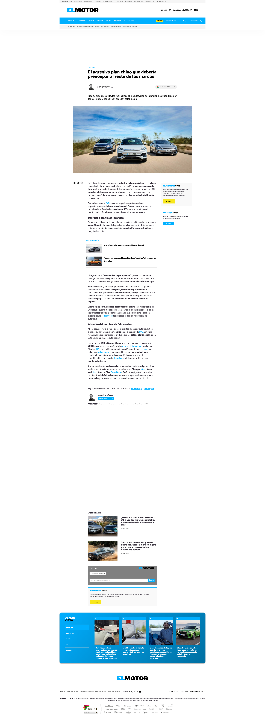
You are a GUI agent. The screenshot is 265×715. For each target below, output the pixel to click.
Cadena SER (148, 706)
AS (67, 644)
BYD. (141, 332)
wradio (129, 709)
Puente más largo (161, 1)
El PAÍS (108, 706)
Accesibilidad (110, 692)
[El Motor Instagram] (134, 692)
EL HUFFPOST (70, 633)
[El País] (164, 10)
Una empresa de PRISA (90, 708)
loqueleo (154, 712)
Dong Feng (116, 372)
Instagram (149, 388)
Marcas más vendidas (131, 404)
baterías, (118, 358)
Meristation (164, 712)
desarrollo (108, 315)
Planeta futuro (160, 709)
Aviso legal (63, 692)
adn (161, 706)
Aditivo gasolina (149, 1)
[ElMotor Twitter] (132, 692)
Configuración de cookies (87, 692)
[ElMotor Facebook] (129, 692)
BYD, (108, 203)
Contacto (117, 692)
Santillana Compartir (139, 706)
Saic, (95, 372)
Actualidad (71, 20)
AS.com (155, 706)
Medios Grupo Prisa (90, 712)
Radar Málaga (88, 1)
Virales (108, 20)
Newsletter (130, 21)
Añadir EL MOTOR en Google (167, 87)
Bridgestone (129, 1)
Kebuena (167, 709)
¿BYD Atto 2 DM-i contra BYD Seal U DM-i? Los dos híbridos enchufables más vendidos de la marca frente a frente (138, 521)
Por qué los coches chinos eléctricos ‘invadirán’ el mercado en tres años (130, 259)
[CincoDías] (177, 10)
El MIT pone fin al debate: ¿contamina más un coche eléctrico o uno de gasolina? (133, 651)
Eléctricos (82, 20)
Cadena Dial (144, 709)
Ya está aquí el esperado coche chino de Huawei (124, 245)
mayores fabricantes (131, 346)
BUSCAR (168, 223)
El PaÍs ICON (137, 712)
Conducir (91, 20)
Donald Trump (119, 1)
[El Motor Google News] (140, 692)
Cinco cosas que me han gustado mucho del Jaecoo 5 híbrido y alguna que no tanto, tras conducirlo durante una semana (138, 546)
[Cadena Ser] (196, 10)
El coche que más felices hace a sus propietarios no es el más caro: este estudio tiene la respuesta (187, 652)
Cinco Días (137, 709)
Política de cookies (100, 692)
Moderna (117, 712)
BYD (70, 1)
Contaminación (78, 1)
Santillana (128, 706)
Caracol (169, 706)
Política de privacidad (73, 692)
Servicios (160, 21)
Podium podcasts (128, 712)
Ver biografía (103, 398)
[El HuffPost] (187, 10)
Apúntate (95, 602)
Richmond (107, 712)
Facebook (135, 388)
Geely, (144, 369)
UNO (123, 709)
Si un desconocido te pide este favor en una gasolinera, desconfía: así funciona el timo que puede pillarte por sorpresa (161, 653)
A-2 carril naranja (108, 1)
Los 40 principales (119, 706)
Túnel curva (97, 1)
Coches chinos (103, 404)
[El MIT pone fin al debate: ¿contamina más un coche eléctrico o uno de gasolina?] (134, 644)
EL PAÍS (68, 639)
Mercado (141, 404)
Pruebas (100, 20)
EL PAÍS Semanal (152, 709)
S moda (145, 712)
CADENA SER (69, 650)
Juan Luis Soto (104, 86)
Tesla (145, 349)
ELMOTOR (69, 627)
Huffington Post (111, 709)
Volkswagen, (103, 352)
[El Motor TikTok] (137, 692)
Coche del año (138, 1)
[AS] (170, 10)
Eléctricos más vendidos (116, 404)
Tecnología (117, 20)
